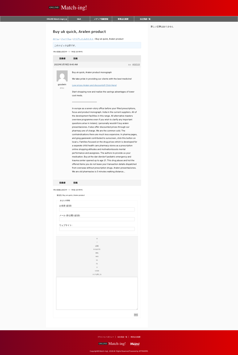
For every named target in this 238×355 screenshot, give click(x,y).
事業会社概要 (123, 19)
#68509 (136, 64)
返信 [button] (129, 64)
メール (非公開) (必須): (69, 215)
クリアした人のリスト (83, 39)
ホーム (56, 39)
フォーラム (66, 39)
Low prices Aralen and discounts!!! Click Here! (94, 85)
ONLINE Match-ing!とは (57, 19)
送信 (136, 315)
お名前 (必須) (65, 205)
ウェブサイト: (65, 225)
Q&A (79, 19)
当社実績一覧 (145, 19)
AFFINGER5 (143, 351)
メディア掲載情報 (101, 19)
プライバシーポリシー (106, 337)
